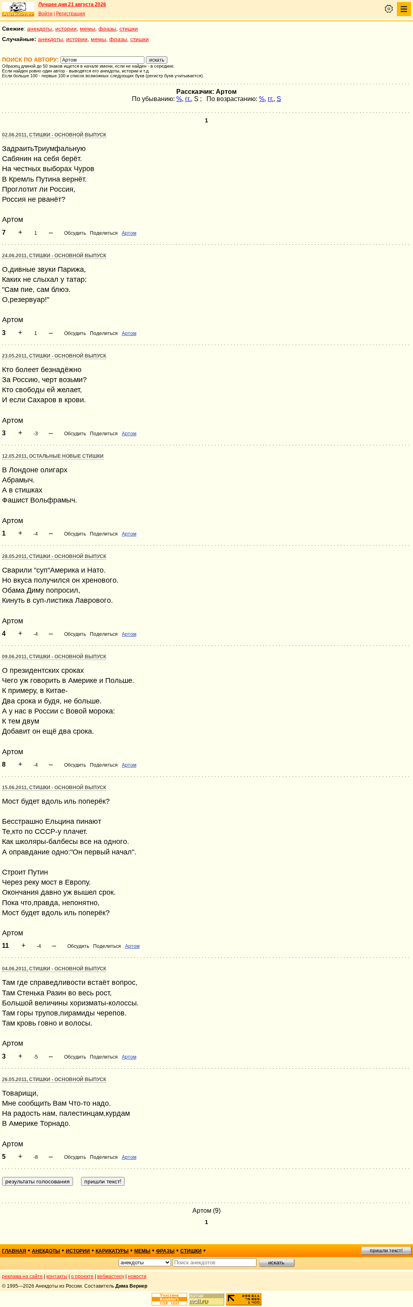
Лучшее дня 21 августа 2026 (72, 4)
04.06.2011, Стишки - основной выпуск (54, 969)
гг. (188, 98)
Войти (45, 14)
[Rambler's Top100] (169, 1299)
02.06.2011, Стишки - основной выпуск (54, 135)
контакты (56, 1276)
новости (137, 1276)
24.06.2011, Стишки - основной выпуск (54, 256)
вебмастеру (110, 1276)
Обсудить (75, 233)
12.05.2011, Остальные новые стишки (53, 456)
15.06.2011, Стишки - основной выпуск (54, 787)
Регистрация (70, 14)
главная (14, 1251)
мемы (87, 28)
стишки (128, 28)
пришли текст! (386, 1250)
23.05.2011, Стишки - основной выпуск (54, 356)
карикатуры (112, 1251)
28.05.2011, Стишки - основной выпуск (54, 556)
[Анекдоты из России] (18, 9)
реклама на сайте (22, 1276)
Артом (129, 233)
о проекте (82, 1276)
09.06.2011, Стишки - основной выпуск (54, 657)
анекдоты (39, 28)
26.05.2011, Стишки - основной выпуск (54, 1079)
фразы (107, 28)
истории (66, 28)
